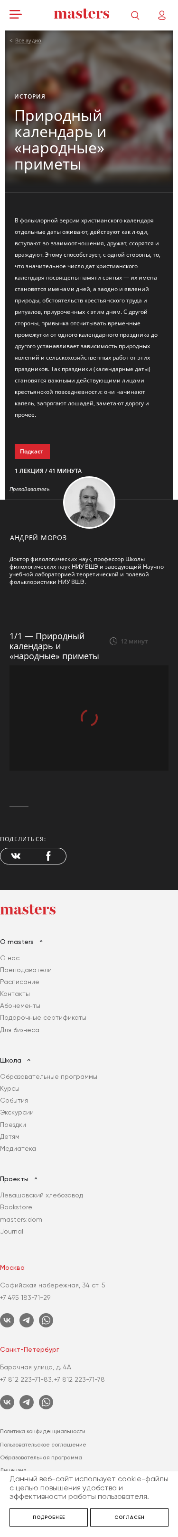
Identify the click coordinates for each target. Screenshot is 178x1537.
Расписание (19, 981)
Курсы (9, 1088)
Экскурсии (17, 1112)
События (14, 1100)
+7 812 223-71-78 (79, 1379)
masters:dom (21, 1219)
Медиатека (18, 1148)
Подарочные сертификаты (43, 1017)
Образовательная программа (41, 1457)
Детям (9, 1136)
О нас (9, 958)
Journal (11, 1231)
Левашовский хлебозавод (41, 1195)
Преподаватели (26, 970)
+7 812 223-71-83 (26, 1379)
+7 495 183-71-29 (25, 1297)
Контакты (15, 993)
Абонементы (20, 1005)
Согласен (129, 1517)
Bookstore (16, 1207)
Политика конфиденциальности (42, 1431)
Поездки (13, 1124)
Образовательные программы (48, 1076)
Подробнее (49, 1517)
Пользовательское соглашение (43, 1444)
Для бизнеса (19, 1030)
